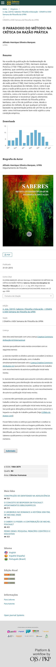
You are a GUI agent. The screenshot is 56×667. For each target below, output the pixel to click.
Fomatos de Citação (13, 296)
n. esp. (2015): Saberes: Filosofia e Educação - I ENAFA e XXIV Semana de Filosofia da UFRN (27, 13)
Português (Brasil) (17, 559)
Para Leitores (9, 599)
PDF (8, 254)
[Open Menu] (2, 2)
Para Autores (9, 603)
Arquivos (14, 9)
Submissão (10, 451)
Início (5, 9)
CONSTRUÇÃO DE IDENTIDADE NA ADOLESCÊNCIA (27, 495)
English (12, 552)
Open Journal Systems (14, 615)
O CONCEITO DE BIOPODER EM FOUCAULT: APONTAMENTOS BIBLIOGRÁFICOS (23, 504)
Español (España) (17, 555)
